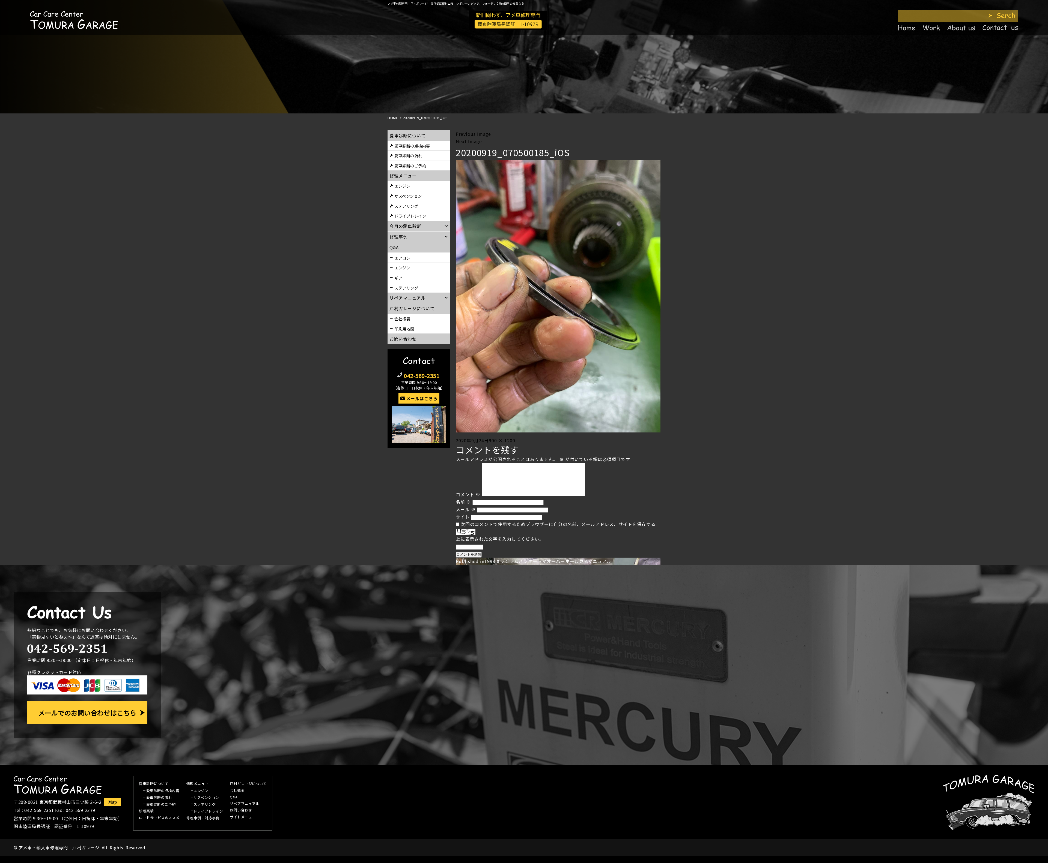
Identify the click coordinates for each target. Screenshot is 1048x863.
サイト (463, 516)
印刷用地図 (404, 329)
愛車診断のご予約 (410, 166)
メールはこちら (422, 398)
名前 (463, 501)
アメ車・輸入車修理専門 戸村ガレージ (59, 847)
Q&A (234, 797)
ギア (398, 278)
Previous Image (473, 134)
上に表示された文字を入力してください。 (500, 539)
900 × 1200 (502, 440)
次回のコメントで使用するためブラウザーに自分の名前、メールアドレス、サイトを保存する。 (560, 524)
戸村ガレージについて (411, 308)
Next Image (469, 141)
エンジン (402, 186)
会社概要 (402, 318)
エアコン (402, 258)
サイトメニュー (243, 817)
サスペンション (408, 196)
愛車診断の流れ (408, 155)
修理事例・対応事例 (203, 818)
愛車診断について (407, 135)
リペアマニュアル (244, 804)
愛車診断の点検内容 (412, 146)
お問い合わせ (402, 338)
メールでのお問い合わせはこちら (87, 712)
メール (466, 509)
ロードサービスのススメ (159, 818)
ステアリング (406, 206)
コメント (468, 494)
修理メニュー (402, 175)
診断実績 (146, 811)
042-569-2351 (421, 376)
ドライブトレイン (410, 216)
